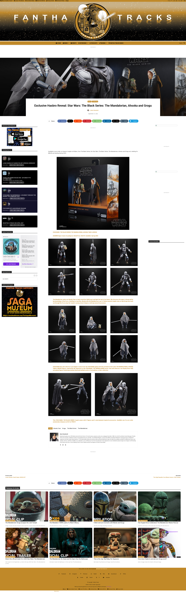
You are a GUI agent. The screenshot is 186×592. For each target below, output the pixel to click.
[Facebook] (168, 1)
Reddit (95, 573)
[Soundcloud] (176, 1)
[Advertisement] (93, 51)
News (89, 101)
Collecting (95, 101)
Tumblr (81, 577)
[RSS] (175, 1)
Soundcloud (113, 573)
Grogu (64, 428)
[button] (182, 43)
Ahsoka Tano (57, 428)
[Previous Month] (34, 275)
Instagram (74, 573)
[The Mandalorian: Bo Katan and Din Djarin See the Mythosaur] (71, 543)
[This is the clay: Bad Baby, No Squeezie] (115, 543)
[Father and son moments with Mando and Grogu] (115, 506)
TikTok (124, 573)
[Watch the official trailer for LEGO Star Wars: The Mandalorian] (26, 543)
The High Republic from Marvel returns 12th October (167, 477)
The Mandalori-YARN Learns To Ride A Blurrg (64, 523)
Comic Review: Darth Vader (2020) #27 (15, 477)
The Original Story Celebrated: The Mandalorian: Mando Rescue (158, 523)
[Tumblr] (180, 1)
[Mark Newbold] (88, 110)
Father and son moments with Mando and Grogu (109, 523)
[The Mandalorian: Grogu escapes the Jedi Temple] (26, 506)
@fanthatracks (101, 568)
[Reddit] (173, 1)
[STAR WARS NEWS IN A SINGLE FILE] (93, 21)
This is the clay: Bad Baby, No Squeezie (106, 559)
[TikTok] (178, 1)
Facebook (63, 573)
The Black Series (71, 428)
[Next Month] (36, 275)
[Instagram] (170, 1)
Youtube (108, 577)
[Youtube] (185, 1)
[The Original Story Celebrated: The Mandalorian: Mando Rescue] (159, 506)
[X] (183, 1)
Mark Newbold (94, 110)
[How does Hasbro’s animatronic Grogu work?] (159, 543)
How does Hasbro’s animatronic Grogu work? (152, 559)
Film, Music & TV (10, 520)
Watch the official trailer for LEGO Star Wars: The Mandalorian (25, 559)
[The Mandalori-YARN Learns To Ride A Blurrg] (71, 506)
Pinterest (85, 573)
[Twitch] (181, 1)
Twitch (91, 577)
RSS (104, 573)
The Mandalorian (82, 428)
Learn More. (108, 586)
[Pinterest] (171, 1)
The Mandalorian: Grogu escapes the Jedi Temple (21, 523)
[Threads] (65, 444)
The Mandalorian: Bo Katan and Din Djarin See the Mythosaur (69, 559)
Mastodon (56, 591)
